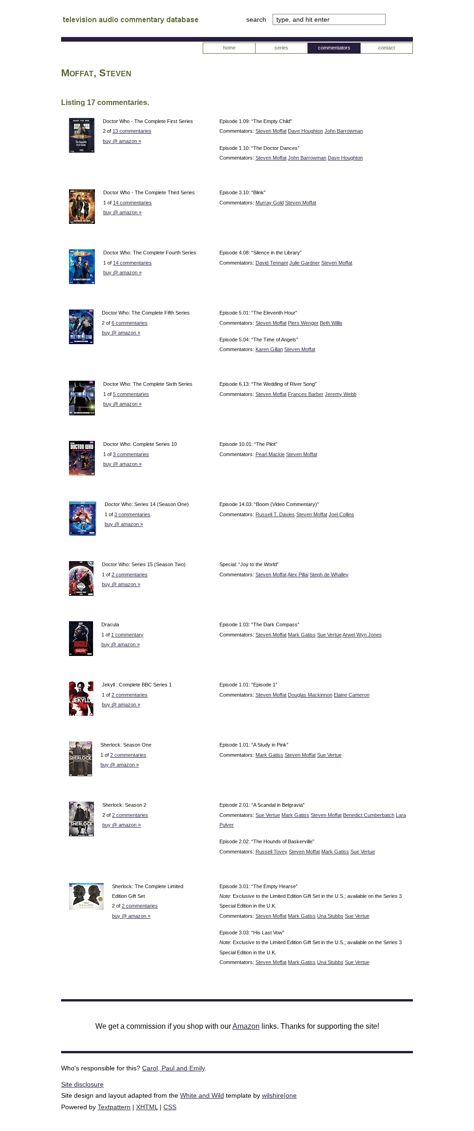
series (281, 47)
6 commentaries (130, 323)
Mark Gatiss (302, 634)
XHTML (147, 1107)
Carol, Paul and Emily (173, 1068)
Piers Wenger (303, 323)
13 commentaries (131, 131)
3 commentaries (131, 454)
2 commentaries (130, 574)
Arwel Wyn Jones (362, 634)
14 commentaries (132, 202)
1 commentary (127, 634)
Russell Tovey (271, 851)
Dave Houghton (305, 131)
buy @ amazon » (122, 141)
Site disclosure (82, 1084)
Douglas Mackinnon (310, 695)
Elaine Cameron (351, 695)
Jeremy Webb (340, 394)
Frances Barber (306, 394)
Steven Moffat (271, 131)
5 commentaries (131, 394)
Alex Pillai (297, 574)
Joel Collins (341, 514)
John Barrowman (343, 131)
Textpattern (114, 1107)
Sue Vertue (329, 634)
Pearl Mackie (270, 454)
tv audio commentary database (130, 21)
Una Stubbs (330, 916)
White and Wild (202, 1095)
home (229, 47)
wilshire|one (279, 1095)
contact (386, 47)
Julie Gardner (304, 263)
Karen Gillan (269, 349)
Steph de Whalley (329, 574)
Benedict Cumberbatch (368, 815)
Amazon (246, 1026)
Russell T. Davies (275, 514)
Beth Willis (331, 323)
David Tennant (272, 263)
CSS (169, 1107)
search (257, 19)
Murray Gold (270, 202)
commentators (334, 47)
